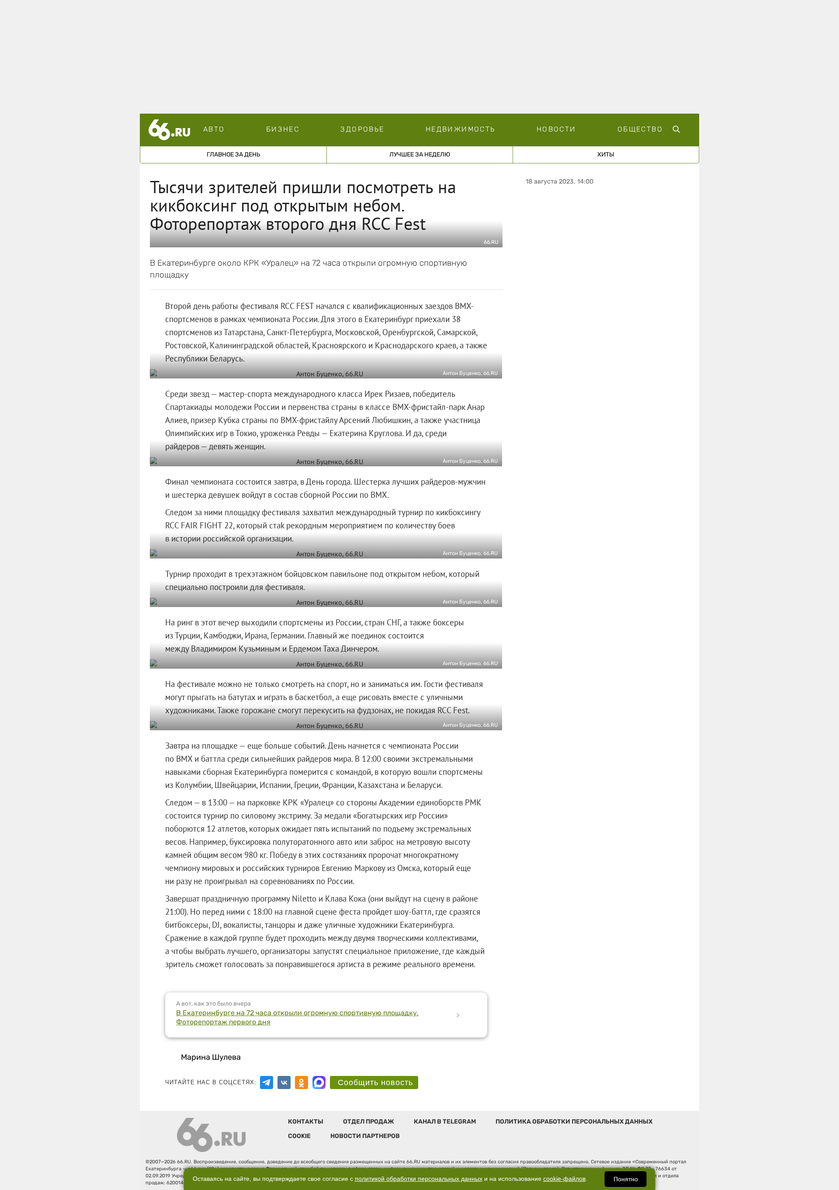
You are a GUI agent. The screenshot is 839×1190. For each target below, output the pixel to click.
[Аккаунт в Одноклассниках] (301, 1082)
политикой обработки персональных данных (418, 1179)
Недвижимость (461, 129)
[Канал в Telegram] (266, 1082)
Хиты (605, 154)
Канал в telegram (445, 1121)
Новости (556, 129)
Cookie (299, 1136)
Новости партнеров (365, 1136)
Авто (214, 129)
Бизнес (282, 129)
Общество (640, 129)
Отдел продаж (368, 1121)
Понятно (626, 1179)
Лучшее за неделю (419, 154)
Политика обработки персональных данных (574, 1121)
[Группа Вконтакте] (284, 1082)
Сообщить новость (375, 1082)
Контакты (305, 1121)
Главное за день (233, 154)
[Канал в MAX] (319, 1082)
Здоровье (362, 129)
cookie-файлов (564, 1179)
